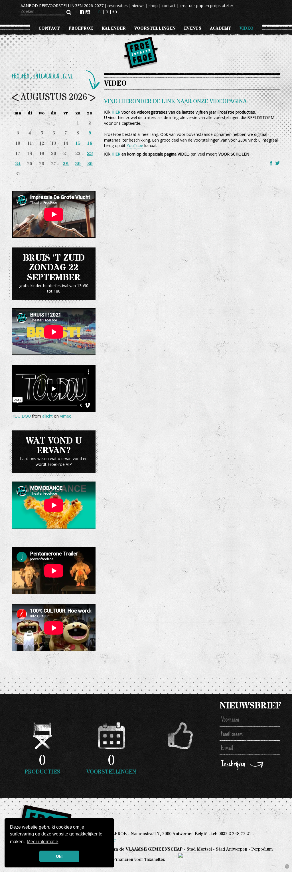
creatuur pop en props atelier (206, 5)
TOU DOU (21, 416)
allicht (47, 416)
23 (90, 153)
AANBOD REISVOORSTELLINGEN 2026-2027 (62, 5)
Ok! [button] (59, 856)
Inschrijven (233, 764)
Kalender (114, 28)
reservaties (118, 5)
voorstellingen (154, 28)
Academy (220, 28)
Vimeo (66, 416)
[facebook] (83, 12)
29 (78, 164)
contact (169, 5)
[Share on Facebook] (272, 163)
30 (90, 164)
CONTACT (49, 28)
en (114, 11)
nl (100, 11)
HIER (115, 112)
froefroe (80, 28)
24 (18, 164)
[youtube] (88, 12)
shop (153, 5)
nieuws (138, 5)
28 (66, 164)
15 (78, 143)
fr (107, 11)
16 (89, 143)
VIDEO (247, 28)
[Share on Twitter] (277, 163)
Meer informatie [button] (42, 841)
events (192, 28)
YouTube (135, 145)
